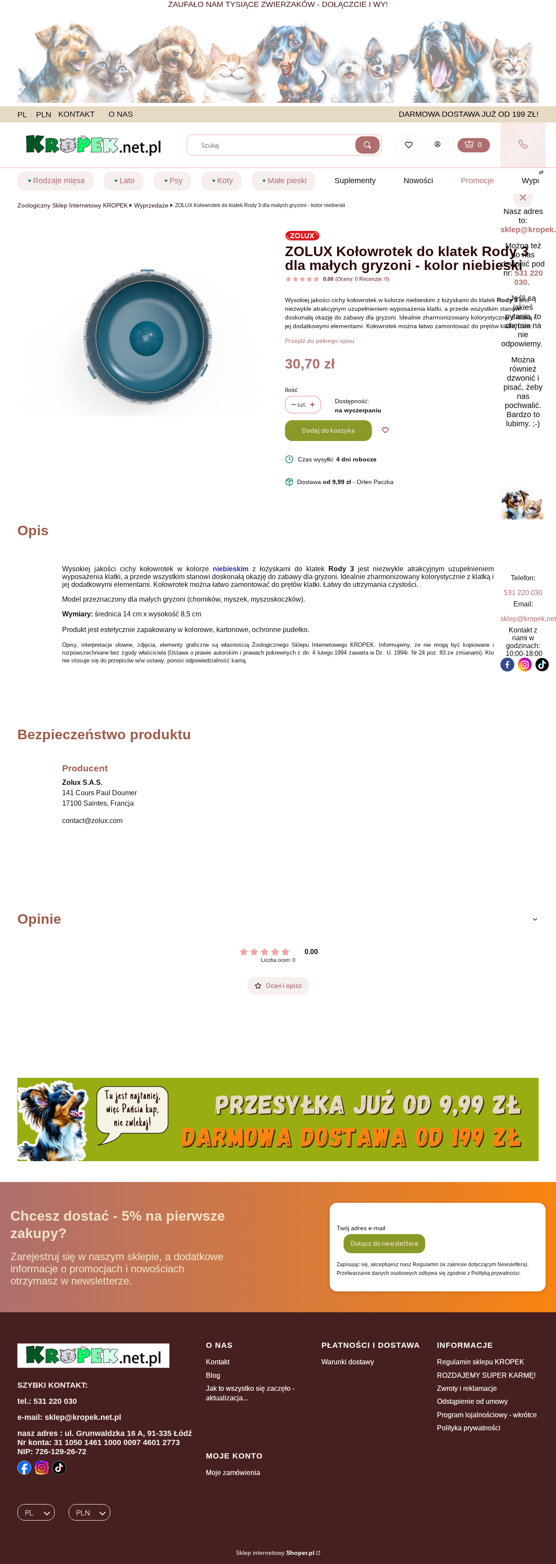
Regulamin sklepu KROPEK (480, 1362)
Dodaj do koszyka (328, 430)
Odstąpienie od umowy (472, 1401)
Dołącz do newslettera (384, 1243)
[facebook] (507, 665)
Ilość (291, 389)
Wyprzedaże (151, 205)
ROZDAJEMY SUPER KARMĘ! (486, 1375)
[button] (367, 145)
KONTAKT (76, 114)
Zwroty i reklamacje (467, 1388)
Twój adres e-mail (361, 1228)
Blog (213, 1375)
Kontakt (217, 1362)
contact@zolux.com (92, 820)
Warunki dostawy (347, 1362)
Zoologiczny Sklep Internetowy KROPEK (72, 205)
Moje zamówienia (233, 1472)
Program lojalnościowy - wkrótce (487, 1415)
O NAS (121, 114)
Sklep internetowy (275, 1552)
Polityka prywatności (468, 1428)
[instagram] (525, 665)
